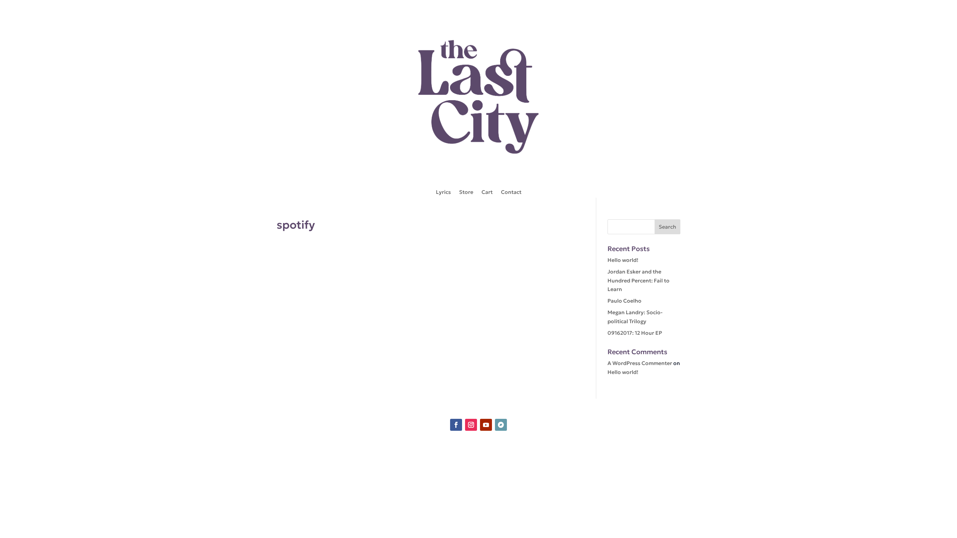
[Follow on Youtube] (486, 425)
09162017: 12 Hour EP (634, 333)
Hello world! (622, 260)
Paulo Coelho (624, 300)
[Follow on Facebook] (456, 425)
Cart (487, 192)
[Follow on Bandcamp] (501, 425)
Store (466, 192)
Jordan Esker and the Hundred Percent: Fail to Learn (638, 280)
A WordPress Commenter (639, 363)
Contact (511, 192)
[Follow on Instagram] (471, 425)
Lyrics (443, 192)
